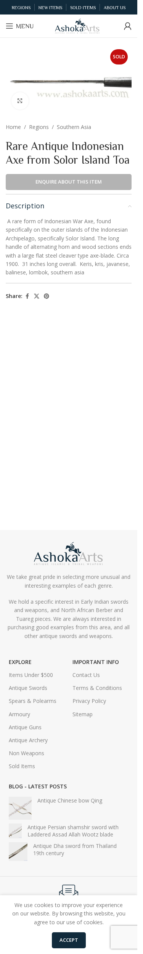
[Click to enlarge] (20, 101)
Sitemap (82, 714)
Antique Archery (28, 740)
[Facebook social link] (27, 296)
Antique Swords (28, 687)
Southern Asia (74, 127)
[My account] (127, 26)
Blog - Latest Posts (38, 786)
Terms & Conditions (97, 687)
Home (13, 127)
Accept (68, 939)
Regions (39, 127)
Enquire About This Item (68, 181)
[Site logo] (77, 25)
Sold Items (22, 766)
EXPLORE (20, 662)
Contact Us (86, 674)
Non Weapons (26, 753)
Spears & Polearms (32, 700)
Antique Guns (25, 727)
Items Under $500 (31, 674)
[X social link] (37, 296)
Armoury (19, 714)
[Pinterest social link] (46, 296)
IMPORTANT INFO (95, 662)
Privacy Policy (89, 700)
